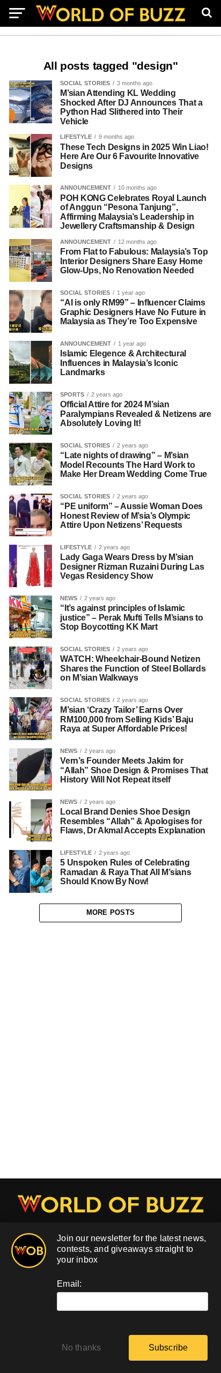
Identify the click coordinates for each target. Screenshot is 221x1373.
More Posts (110, 912)
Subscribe (168, 1347)
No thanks (81, 1347)
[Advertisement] (110, 1050)
